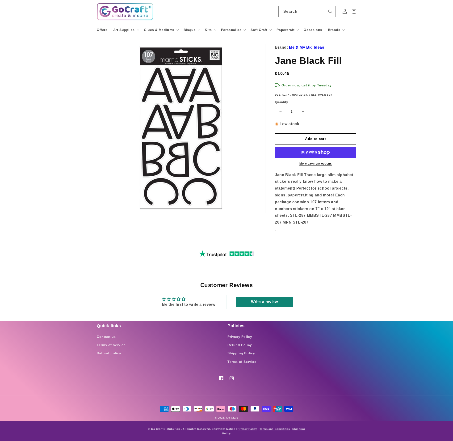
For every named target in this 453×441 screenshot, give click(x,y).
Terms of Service (111, 345)
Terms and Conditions (275, 429)
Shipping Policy (241, 353)
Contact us (106, 337)
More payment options (315, 163)
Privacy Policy (239, 337)
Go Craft (232, 417)
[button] (125, 30)
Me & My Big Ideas (306, 47)
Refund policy (109, 353)
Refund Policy (239, 345)
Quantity (281, 102)
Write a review (264, 302)
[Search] (330, 11)
